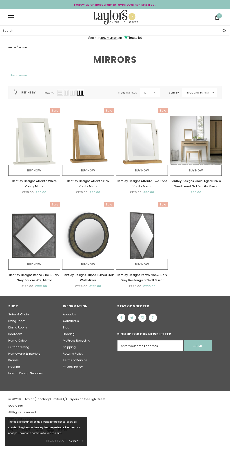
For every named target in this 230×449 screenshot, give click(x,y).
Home (12, 47)
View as (49, 92)
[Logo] (115, 17)
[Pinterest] (153, 318)
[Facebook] (121, 318)
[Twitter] (132, 318)
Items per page (127, 92)
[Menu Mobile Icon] (11, 17)
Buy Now (34, 170)
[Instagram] (142, 318)
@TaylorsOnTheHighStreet (134, 4)
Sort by (174, 92)
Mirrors (23, 47)
